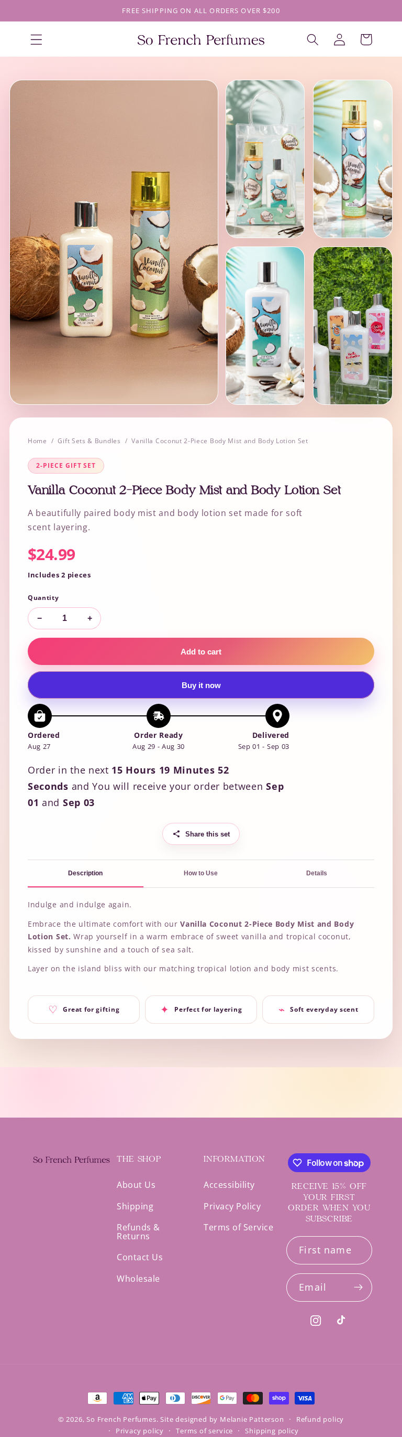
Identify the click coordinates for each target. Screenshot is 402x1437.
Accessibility (229, 1186)
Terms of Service (238, 1227)
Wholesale (138, 1278)
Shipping (135, 1206)
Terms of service (204, 1430)
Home (37, 440)
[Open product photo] (113, 242)
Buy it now (201, 685)
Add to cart (201, 651)
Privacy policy (140, 1430)
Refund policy (320, 1419)
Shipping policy (271, 1430)
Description (85, 873)
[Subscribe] (358, 1287)
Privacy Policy (232, 1206)
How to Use (201, 873)
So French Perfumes (121, 1419)
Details (316, 873)
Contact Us (140, 1257)
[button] (36, 39)
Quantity (43, 597)
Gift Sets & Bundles (89, 440)
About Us (136, 1186)
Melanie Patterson (252, 1419)
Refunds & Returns (138, 1231)
